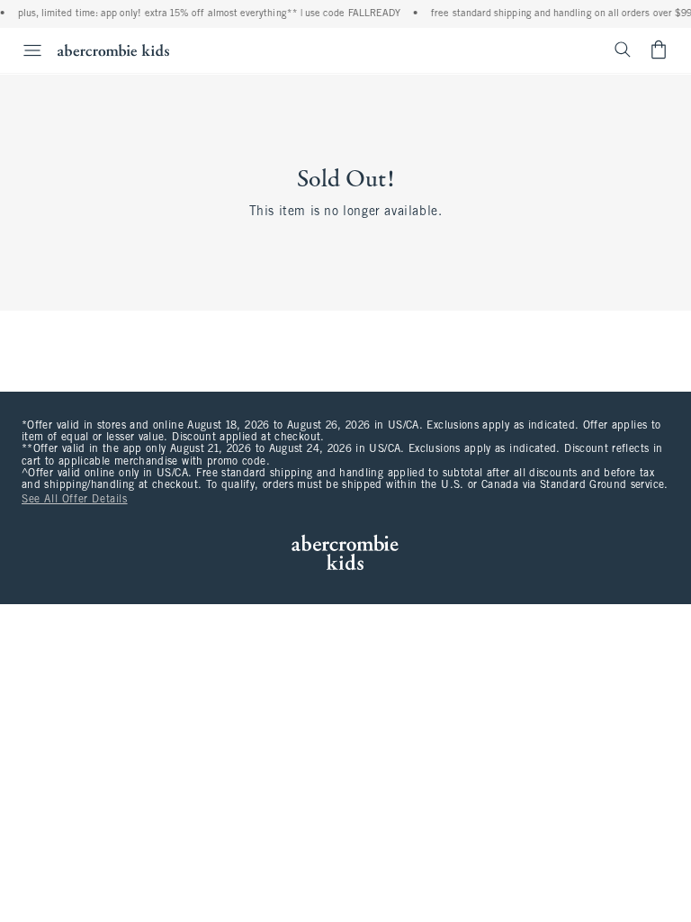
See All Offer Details (75, 499)
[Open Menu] (23, 50)
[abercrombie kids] (113, 50)
